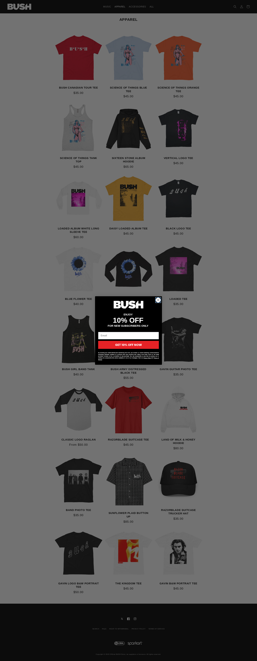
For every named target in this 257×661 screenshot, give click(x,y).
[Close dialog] (158, 300)
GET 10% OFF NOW (128, 345)
